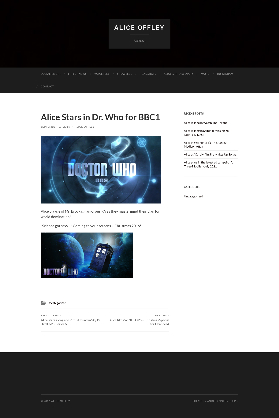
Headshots (148, 73)
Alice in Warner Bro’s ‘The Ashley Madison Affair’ (205, 144)
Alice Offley (139, 27)
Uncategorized (57, 303)
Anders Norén (218, 401)
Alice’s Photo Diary (178, 73)
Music (205, 73)
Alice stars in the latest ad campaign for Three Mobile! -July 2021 (209, 164)
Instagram (225, 73)
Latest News (77, 73)
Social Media (51, 73)
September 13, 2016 (55, 126)
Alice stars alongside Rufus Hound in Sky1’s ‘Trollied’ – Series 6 (70, 320)
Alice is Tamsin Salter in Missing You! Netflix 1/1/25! (207, 132)
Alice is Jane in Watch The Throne (205, 122)
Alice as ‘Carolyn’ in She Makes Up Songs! (210, 154)
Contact (47, 86)
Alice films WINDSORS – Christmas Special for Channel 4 (139, 320)
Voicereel (102, 73)
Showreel (124, 73)
